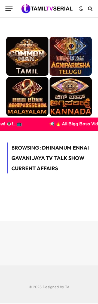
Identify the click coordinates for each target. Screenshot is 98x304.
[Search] (90, 9)
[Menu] (9, 9)
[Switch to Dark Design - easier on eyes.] (80, 8)
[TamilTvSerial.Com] (47, 8)
